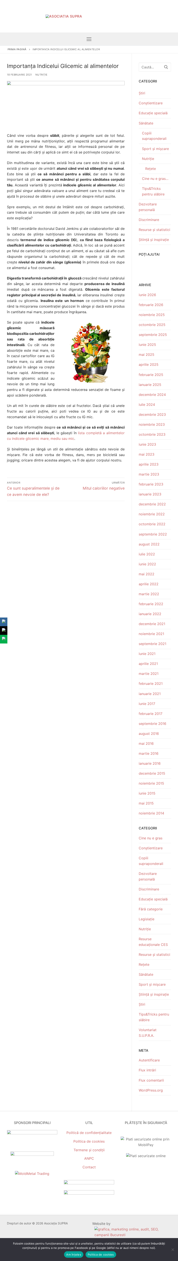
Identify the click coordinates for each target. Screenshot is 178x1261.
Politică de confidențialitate (89, 1132)
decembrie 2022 (152, 504)
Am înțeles (73, 1254)
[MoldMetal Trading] (32, 1173)
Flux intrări (147, 1070)
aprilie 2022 (148, 584)
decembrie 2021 (152, 624)
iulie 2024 (147, 404)
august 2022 (149, 544)
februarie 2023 (151, 484)
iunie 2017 (147, 703)
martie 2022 (149, 594)
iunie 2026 (147, 295)
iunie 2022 (147, 564)
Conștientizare (151, 103)
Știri (142, 93)
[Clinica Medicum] (32, 1133)
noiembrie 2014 (151, 813)
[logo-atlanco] (32, 1154)
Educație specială (153, 113)
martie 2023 (149, 474)
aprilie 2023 (148, 464)
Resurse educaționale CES (153, 942)
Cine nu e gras (150, 838)
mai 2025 (146, 354)
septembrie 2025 (153, 334)
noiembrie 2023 (152, 424)
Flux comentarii (151, 1080)
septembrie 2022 (153, 534)
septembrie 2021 (152, 644)
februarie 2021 (151, 683)
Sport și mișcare (155, 149)
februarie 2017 (150, 713)
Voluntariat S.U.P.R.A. (148, 1033)
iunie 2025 (147, 344)
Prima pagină (17, 49)
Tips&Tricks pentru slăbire (153, 191)
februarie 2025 (151, 374)
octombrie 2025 (152, 325)
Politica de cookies (89, 1141)
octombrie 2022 (152, 524)
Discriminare (149, 220)
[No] (172, 1249)
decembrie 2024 (152, 394)
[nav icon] (89, 39)
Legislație (146, 919)
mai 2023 (146, 454)
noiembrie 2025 (152, 315)
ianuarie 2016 (150, 763)
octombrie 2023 (152, 434)
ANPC (89, 1158)
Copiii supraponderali (154, 136)
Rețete (150, 168)
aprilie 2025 (148, 364)
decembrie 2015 (152, 773)
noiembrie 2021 (151, 634)
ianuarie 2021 (150, 694)
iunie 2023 (147, 444)
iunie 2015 (147, 793)
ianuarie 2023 (150, 494)
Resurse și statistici (154, 229)
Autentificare (149, 1060)
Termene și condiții (89, 1150)
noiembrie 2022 (152, 514)
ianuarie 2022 (150, 614)
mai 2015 (146, 803)
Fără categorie (151, 909)
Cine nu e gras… (155, 178)
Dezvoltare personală (148, 207)
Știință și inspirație (154, 239)
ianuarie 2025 (150, 384)
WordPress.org (151, 1090)
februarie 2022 (151, 604)
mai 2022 (146, 574)
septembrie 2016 (152, 723)
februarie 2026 (151, 305)
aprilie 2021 (148, 663)
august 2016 (149, 733)
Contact (89, 1167)
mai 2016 (146, 743)
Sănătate (146, 123)
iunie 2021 (147, 653)
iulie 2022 (147, 554)
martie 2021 (148, 673)
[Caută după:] (155, 67)
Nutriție (41, 74)
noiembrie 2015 (151, 783)
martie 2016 (148, 753)
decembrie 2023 (152, 414)
